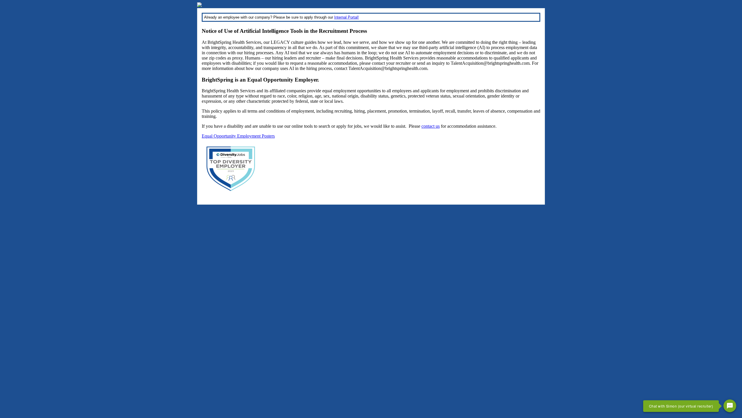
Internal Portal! (346, 17)
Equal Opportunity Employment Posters (238, 136)
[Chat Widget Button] (729, 405)
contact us (430, 126)
